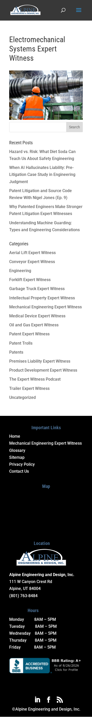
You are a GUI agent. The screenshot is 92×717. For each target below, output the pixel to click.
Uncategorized (22, 397)
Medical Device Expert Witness (37, 315)
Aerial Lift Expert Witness (32, 252)
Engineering (20, 270)
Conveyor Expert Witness (32, 261)
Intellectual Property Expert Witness (42, 297)
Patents (16, 352)
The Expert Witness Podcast (35, 379)
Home (14, 436)
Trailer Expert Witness (29, 388)
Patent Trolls (20, 343)
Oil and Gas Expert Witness (34, 324)
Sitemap (17, 457)
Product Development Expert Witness (43, 370)
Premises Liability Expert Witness (39, 361)
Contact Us (19, 471)
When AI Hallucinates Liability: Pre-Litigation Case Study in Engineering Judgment (42, 174)
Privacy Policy (22, 464)
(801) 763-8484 (23, 595)
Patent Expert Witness (29, 333)
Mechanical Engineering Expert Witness (45, 306)
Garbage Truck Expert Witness (37, 288)
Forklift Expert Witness (30, 279)
